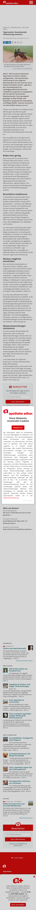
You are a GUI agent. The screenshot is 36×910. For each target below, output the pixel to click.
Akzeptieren (18, 428)
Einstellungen (28, 500)
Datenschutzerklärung (10, 498)
